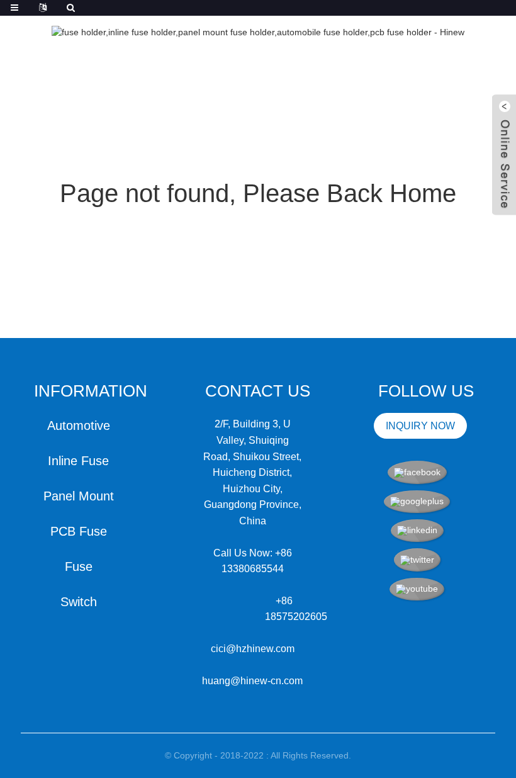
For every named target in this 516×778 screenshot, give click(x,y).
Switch (78, 602)
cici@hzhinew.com (252, 648)
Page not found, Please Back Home (258, 193)
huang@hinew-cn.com (252, 680)
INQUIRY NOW (420, 425)
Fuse (79, 566)
